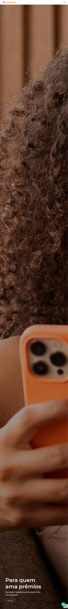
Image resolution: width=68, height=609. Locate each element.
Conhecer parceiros (12, 600)
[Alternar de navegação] (64, 2)
